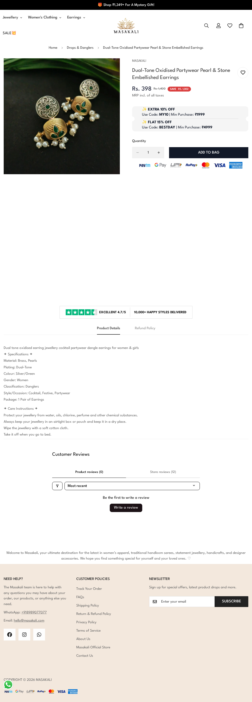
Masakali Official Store (93, 647)
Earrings (74, 17)
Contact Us (84, 655)
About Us (83, 639)
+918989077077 (34, 612)
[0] (241, 25)
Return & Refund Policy (93, 614)
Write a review (126, 508)
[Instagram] (24, 634)
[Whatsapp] (39, 634)
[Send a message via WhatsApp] (8, 684)
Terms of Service (88, 630)
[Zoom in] (115, 68)
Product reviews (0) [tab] (89, 472)
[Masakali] (126, 26)
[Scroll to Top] (242, 675)
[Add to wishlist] (242, 72)
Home (53, 47)
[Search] (206, 25)
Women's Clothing (42, 17)
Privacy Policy (86, 622)
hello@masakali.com (29, 620)
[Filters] (57, 486)
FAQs (80, 597)
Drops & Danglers (80, 47)
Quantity (139, 141)
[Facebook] (10, 634)
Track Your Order (89, 589)
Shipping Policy (87, 605)
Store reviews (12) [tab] (163, 472)
